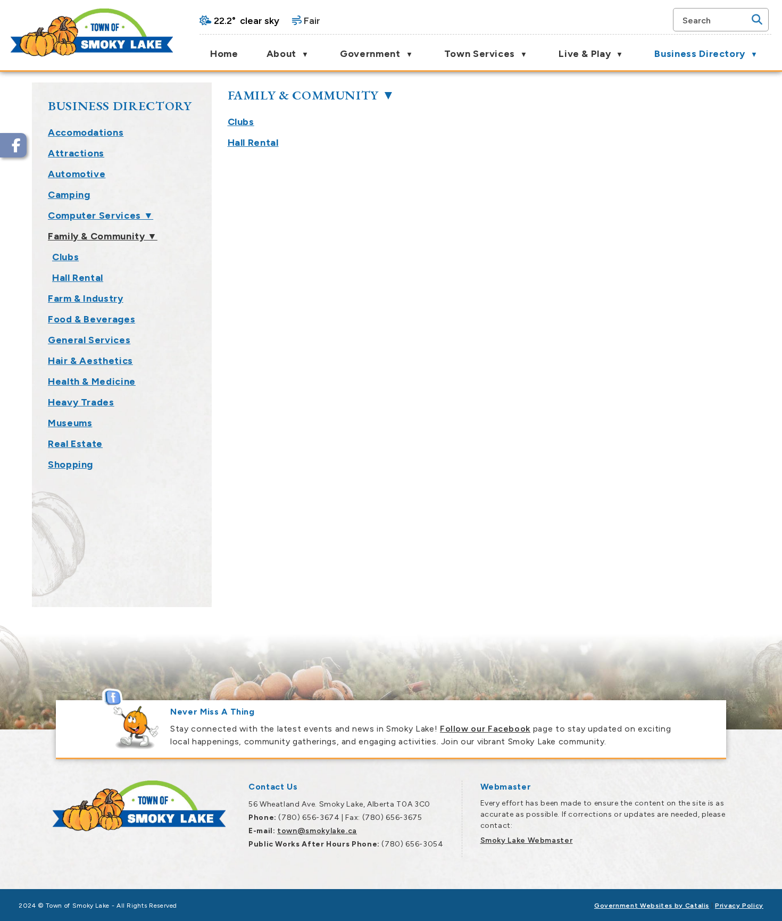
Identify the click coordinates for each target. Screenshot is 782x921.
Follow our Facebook (485, 729)
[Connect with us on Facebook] (13, 145)
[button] (757, 19)
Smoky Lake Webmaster (526, 840)
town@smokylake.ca (317, 830)
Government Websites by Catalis (651, 905)
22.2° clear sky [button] (246, 21)
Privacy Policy (739, 905)
